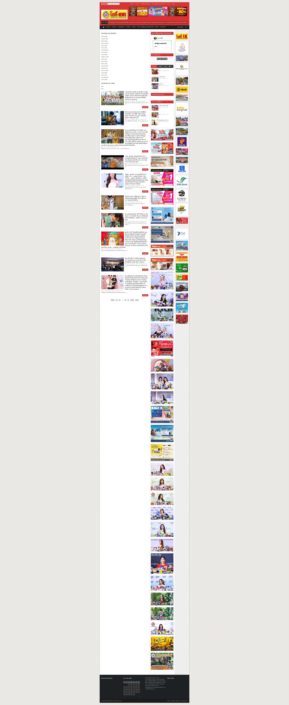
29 (129, 694)
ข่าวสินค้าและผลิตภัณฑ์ (145, 3)
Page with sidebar (175, 700)
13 (124, 689)
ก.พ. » (139, 696)
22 (129, 691)
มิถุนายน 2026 (104, 41)
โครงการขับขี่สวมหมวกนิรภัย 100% (159, 3)
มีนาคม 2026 (104, 47)
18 (136, 689)
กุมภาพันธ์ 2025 (104, 77)
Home (168, 700)
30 (131, 694)
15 (129, 689)
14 (126, 689)
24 (134, 691)
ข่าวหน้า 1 (137, 3)
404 (180, 700)
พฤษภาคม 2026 (104, 43)
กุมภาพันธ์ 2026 (104, 50)
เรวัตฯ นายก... (162, 76)
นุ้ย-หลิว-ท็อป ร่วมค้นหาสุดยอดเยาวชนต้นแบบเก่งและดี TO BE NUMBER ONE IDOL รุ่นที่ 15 (135, 260)
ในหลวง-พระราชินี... (164, 105)
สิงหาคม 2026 (104, 36)
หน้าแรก (132, 3)
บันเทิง (138, 163)
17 (134, 689)
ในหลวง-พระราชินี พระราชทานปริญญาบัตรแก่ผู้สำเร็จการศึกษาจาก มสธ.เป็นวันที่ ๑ (135, 198)
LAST (137, 300)
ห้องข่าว (168, 3)
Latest (160, 66)
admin (134, 101)
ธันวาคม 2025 (104, 54)
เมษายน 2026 (104, 45)
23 (131, 691)
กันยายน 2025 (104, 61)
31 (134, 694)
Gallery (173, 3)
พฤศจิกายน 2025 (105, 56)
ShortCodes (184, 700)
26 (138, 691)
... (159, 69)
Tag (165, 66)
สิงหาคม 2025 (104, 63)
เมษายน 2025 (104, 72)
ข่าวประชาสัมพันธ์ (140, 101)
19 (138, 689)
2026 (102, 86)
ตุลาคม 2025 (104, 59)
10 (134, 687)
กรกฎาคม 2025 (104, 66)
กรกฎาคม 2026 (104, 38)
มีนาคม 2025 (104, 75)
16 (131, 689)
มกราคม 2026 (104, 52)
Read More (145, 107)
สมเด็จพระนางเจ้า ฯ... (164, 120)
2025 (102, 88)
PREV (112, 300)
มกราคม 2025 (104, 79)
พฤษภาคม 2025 (104, 70)
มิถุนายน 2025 (104, 68)
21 (126, 691)
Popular (154, 66)
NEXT (132, 300)
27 (124, 694)
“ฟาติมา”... (161, 84)
